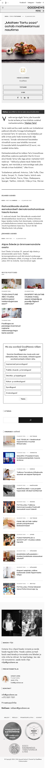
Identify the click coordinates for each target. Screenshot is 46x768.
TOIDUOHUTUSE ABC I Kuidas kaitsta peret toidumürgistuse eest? (10, 299)
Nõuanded (33, 551)
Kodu (6, 16)
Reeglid (15, 717)
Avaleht (6, 717)
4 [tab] (11, 739)
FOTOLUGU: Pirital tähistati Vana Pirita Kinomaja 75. (29, 588)
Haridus (14, 200)
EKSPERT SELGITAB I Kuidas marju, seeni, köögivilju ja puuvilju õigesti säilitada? (34, 299)
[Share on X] (21, 97)
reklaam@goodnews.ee (20, 708)
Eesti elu (9, 200)
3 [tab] (8, 739)
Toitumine (17, 16)
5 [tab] (13, 739)
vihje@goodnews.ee (10, 662)
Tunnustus (33, 452)
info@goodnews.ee (9, 694)
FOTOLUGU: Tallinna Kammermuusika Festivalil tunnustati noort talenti (28, 507)
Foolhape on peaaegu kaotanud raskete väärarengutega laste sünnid (11, 328)
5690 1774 (14, 680)
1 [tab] (4, 739)
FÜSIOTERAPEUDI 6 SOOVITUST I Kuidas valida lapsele (29, 540)
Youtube (38, 2)
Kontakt (39, 717)
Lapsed (32, 534)
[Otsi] (31, 420)
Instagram (31, 2)
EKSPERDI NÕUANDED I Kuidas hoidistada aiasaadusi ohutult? (29, 556)
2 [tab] (6, 739)
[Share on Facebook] (18, 97)
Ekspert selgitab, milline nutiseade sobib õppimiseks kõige (29, 572)
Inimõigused (34, 485)
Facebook (23, 2)
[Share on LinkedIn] (24, 97)
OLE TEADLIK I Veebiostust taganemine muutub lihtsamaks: (28, 442)
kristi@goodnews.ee (17, 682)
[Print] (28, 97)
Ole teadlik (33, 436)
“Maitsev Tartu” (30, 123)
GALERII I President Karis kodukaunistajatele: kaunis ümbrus (28, 458)
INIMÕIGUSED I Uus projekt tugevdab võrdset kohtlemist (29, 490)
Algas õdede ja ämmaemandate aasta (21, 246)
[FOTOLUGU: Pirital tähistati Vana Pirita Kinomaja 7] (32, 623)
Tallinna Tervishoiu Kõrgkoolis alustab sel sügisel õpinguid (30, 473)
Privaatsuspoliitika (9, 702)
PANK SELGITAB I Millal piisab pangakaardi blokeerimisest (27, 523)
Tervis (12, 16)
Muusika (32, 502)
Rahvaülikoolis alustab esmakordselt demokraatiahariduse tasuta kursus (23, 209)
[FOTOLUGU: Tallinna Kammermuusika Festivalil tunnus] (12, 623)
